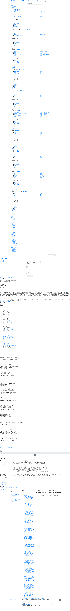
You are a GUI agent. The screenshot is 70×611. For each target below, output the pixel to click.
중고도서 (15, 45)
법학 (40, 72)
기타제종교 (41, 55)
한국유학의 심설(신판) (6, 340)
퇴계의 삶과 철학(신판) (6, 338)
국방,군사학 (42, 76)
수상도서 (15, 20)
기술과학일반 (16, 112)
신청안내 (13, 227)
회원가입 (26, 0)
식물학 (41, 95)
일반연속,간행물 (42, 11)
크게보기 (1, 261)
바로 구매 (25, 276)
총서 (13, 223)
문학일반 (15, 173)
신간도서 (13, 212)
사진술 (41, 133)
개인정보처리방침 (37, 598)
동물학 (41, 96)
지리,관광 (41, 196)
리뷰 (9, 277)
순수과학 (13, 87)
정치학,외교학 (16, 76)
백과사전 (15, 15)
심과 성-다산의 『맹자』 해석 (7, 329)
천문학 (15, 96)
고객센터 (34, 0)
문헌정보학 (16, 13)
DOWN (3, 489)
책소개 (1, 277)
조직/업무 (14, 251)
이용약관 (32, 598)
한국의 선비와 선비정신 (6, 320)
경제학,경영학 (16, 73)
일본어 (15, 156)
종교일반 (15, 51)
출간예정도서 (14, 214)
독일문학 (41, 173)
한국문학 (15, 174)
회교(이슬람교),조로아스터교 (44, 54)
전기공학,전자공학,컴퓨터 (44, 113)
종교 (13, 46)
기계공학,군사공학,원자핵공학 (45, 112)
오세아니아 (41, 194)
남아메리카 (41, 193)
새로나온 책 (12, 211)
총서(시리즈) (16, 23)
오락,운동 (41, 137)
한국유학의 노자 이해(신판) (7, 339)
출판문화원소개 (13, 247)
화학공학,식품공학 (43, 114)
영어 (15, 157)
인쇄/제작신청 (12, 231)
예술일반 (15, 132)
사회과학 (13, 67)
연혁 (13, 250)
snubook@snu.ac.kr (26, 604)
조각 (15, 134)
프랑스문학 (41, 174)
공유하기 (4, 261)
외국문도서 (14, 209)
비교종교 (15, 52)
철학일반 (15, 30)
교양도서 (15, 25)
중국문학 (15, 175)
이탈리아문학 (42, 176)
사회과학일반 (16, 71)
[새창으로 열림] (48, 1)
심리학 (41, 33)
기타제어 (41, 157)
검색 (55, 255)
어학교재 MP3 (14, 243)
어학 (13, 148)
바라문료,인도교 (42, 53)
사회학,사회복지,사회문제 (18, 74)
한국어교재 (14, 6)
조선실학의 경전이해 (6, 344)
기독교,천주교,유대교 (18, 54)
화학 (15, 95)
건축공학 (15, 116)
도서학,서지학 (16, 12)
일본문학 (15, 176)
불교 (15, 53)
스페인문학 (41, 175)
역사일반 (15, 193)
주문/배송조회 (30, 0)
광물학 (41, 92)
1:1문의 (13, 239)
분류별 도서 (12, 5)
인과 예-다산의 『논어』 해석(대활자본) (9, 345)
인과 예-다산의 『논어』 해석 (7, 337)
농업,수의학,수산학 (17, 114)
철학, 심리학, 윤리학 (15, 26)
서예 (15, 137)
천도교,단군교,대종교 (43, 51)
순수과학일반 (16, 91)
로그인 (23, 0)
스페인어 (41, 155)
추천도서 (12, 217)
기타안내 (12, 277)
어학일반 (15, 152)
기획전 (13, 225)
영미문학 (15, 177)
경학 (15, 34)
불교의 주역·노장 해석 (6, 332)
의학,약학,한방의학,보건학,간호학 (20, 113)
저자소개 (4, 277)
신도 (40, 52)
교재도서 (15, 24)
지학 (40, 91)
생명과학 (41, 94)
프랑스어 (41, 153)
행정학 (41, 71)
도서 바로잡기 (14, 244)
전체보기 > (18, 10)
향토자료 (41, 16)
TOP (1, 489)
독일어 (41, 152)
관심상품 (3, 482)
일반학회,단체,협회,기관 (44, 12)
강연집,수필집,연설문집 (18, 16)
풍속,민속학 (42, 74)
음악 (40, 134)
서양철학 (41, 30)
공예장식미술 (16, 135)
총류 (13, 7)
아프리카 (15, 196)
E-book (13, 210)
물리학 (15, 94)
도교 (15, 55)
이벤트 (13, 224)
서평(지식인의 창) (15, 240)
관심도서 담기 (35, 276)
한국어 (15, 153)
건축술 (15, 133)
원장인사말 (14, 248)
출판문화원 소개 (27, 598)
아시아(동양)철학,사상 (18, 35)
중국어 (15, 155)
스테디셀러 (12, 216)
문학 (13, 168)
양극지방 (41, 195)
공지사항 (13, 235)
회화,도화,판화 (42, 132)
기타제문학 (41, 177)
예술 (13, 128)
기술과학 (13, 107)
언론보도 (13, 241)
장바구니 (37, 0)
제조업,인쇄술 (42, 115)
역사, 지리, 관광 (15, 189)
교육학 (41, 73)
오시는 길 (14, 252)
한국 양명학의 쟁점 (5, 335)
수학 (15, 92)
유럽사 (15, 195)
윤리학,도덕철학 (42, 34)
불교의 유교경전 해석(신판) (7, 336)
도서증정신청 (14, 230)
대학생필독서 (16, 22)
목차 (6, 277)
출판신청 (12, 226)
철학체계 (15, 33)
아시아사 (15, 194)
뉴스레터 (13, 242)
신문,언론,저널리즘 (43, 13)
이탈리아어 (41, 156)
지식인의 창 (11, 493)
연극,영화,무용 (42, 135)
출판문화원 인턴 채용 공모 (15, 499)
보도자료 (13, 236)
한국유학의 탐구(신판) (6, 343)
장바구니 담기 (30, 276)
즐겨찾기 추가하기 (12, 0)
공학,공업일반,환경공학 (18, 115)
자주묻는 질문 (43, 598)
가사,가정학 (42, 116)
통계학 (15, 72)
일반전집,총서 (42, 15)
